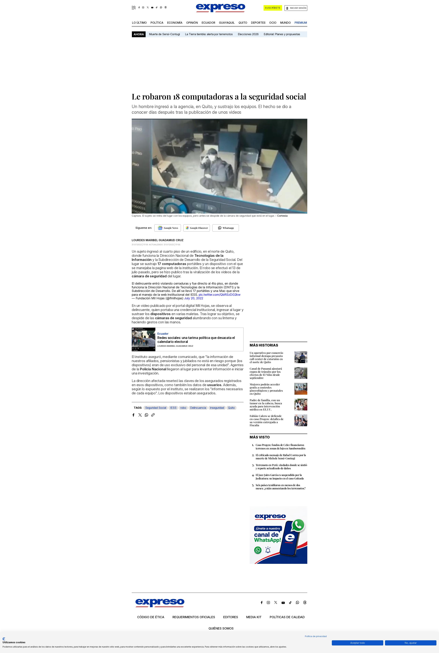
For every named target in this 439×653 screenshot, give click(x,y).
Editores (230, 617)
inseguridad (217, 407)
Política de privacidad (316, 636)
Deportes (258, 22)
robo (183, 407)
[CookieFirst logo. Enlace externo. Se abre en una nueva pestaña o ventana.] (4, 638)
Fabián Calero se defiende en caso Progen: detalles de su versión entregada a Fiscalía (266, 420)
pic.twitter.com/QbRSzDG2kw (219, 294)
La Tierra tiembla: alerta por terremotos (209, 34)
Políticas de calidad (287, 617)
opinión (192, 22)
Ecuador (208, 22)
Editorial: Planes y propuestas (282, 34)
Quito (231, 407)
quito (243, 22)
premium (301, 22)
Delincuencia (198, 407)
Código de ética (150, 617)
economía (174, 22)
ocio (272, 22)
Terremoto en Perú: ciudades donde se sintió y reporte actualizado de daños (281, 466)
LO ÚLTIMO (139, 22)
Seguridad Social (155, 407)
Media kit (254, 617)
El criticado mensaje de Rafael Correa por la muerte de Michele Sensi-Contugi (281, 456)
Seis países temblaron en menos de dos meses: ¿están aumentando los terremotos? (280, 486)
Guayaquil (227, 22)
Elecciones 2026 (248, 34)
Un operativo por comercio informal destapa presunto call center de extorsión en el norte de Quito (266, 357)
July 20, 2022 (193, 298)
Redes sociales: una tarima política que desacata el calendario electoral (196, 340)
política (157, 22)
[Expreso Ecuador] (159, 606)
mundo (285, 22)
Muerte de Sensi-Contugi (164, 34)
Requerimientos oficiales (194, 617)
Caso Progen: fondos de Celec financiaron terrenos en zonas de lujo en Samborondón (280, 446)
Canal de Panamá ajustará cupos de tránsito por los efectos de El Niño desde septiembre (266, 373)
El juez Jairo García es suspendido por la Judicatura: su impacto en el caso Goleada (280, 476)
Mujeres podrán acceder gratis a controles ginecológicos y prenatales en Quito (266, 389)
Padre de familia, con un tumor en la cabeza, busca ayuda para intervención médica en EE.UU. (266, 404)
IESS (173, 407)
